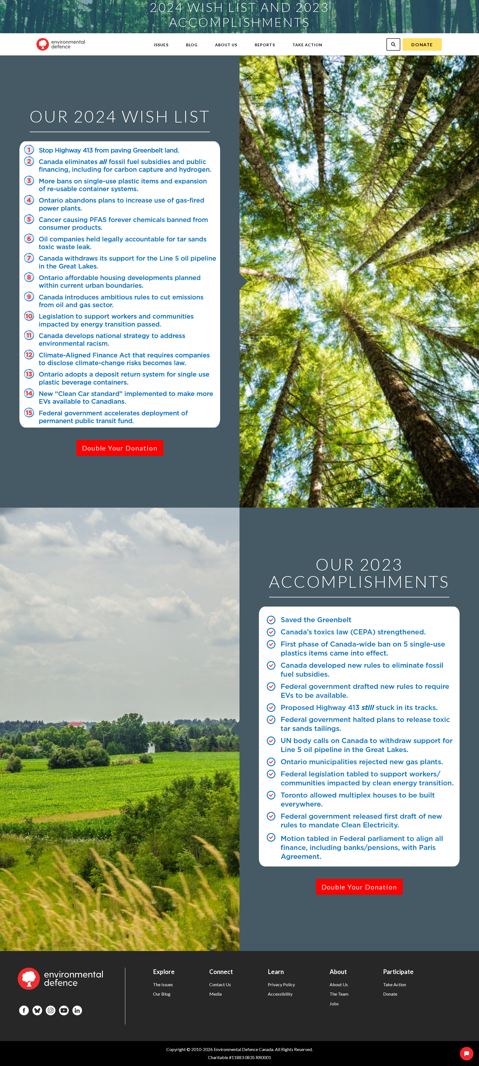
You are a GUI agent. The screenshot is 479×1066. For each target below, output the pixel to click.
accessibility (280, 993)
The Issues (163, 984)
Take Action (307, 44)
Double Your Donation (120, 448)
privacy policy (281, 984)
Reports (265, 44)
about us (339, 984)
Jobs (334, 1003)
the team (339, 993)
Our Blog (161, 993)
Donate (422, 44)
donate (390, 993)
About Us (226, 44)
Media (215, 993)
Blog (192, 44)
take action (394, 984)
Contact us (220, 984)
